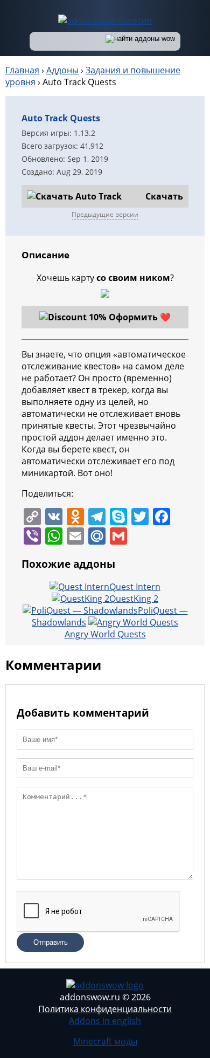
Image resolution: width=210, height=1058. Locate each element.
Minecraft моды (105, 1041)
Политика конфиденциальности (105, 1009)
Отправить (50, 942)
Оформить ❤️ (140, 317)
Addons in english (105, 1021)
